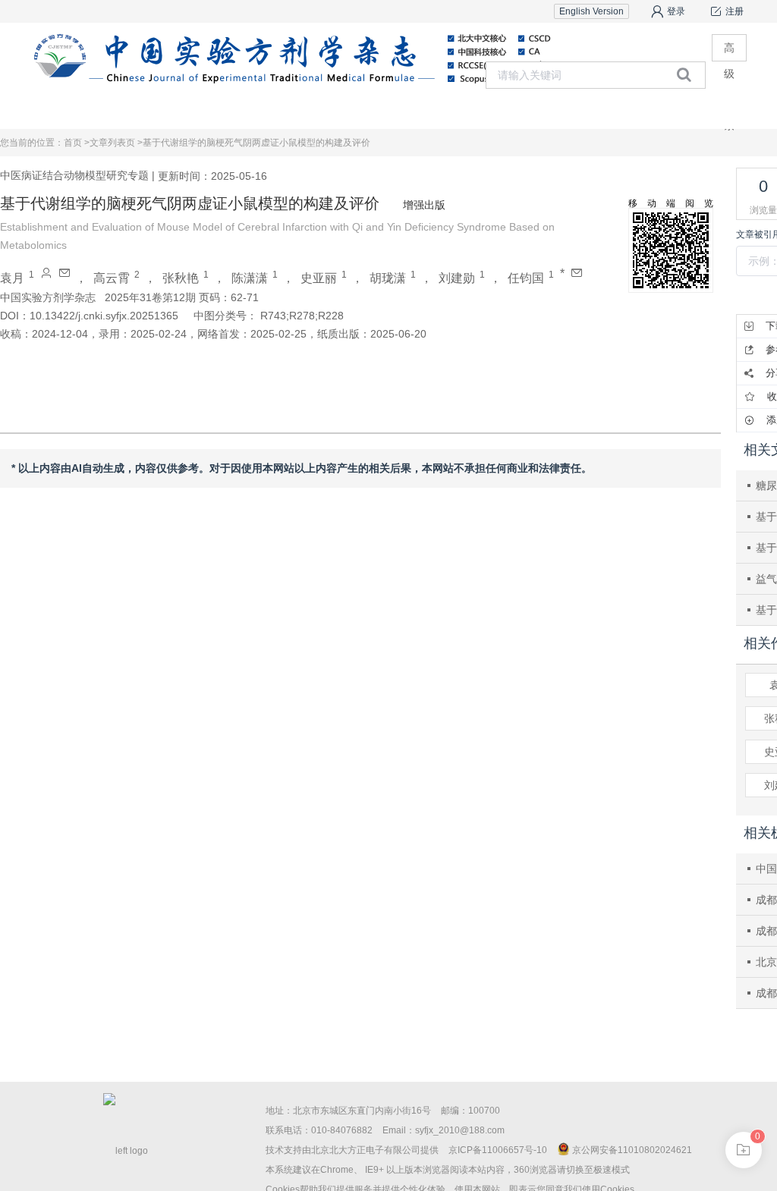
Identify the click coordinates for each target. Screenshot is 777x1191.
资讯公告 (479, 109)
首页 (172, 109)
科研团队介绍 (684, 109)
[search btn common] (684, 74)
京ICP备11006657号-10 (497, 1150)
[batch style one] (743, 1150)
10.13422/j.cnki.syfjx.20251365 (104, 316)
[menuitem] (172, 110)
